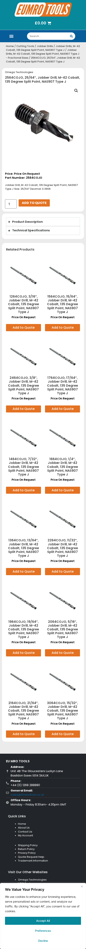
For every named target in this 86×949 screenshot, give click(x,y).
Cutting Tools (25, 46)
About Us (24, 827)
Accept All (43, 920)
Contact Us (25, 831)
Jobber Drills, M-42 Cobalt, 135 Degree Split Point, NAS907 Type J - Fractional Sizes (42, 53)
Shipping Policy (28, 845)
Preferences (43, 930)
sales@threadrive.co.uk (27, 795)
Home (10, 46)
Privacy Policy (27, 853)
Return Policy (26, 849)
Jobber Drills (45, 46)
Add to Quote (34, 203)
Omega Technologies (19, 72)
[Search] (71, 36)
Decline (43, 940)
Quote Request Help (31, 857)
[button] (11, 36)
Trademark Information (33, 860)
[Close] (81, 886)
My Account (25, 835)
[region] (43, 916)
